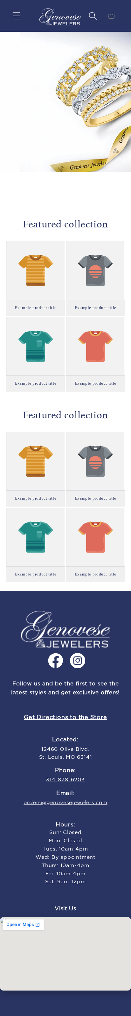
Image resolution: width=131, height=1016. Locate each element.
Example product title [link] (35, 308)
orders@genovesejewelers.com (65, 802)
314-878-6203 (65, 779)
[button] (16, 16)
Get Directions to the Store (65, 717)
